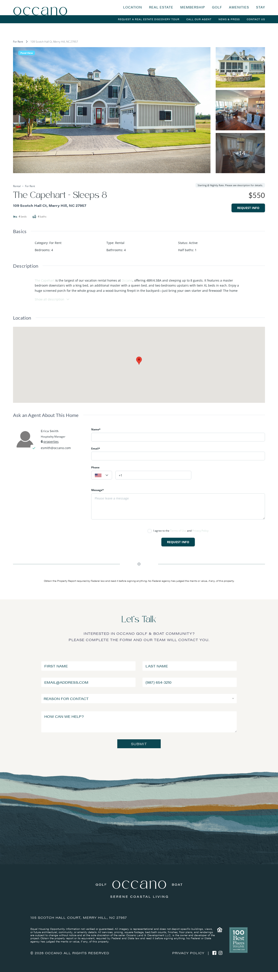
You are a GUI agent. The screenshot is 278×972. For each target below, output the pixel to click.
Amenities (239, 7)
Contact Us (256, 19)
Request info (248, 208)
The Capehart (45, 280)
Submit (139, 743)
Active (193, 243)
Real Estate (161, 7)
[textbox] (101, 475)
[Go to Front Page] (40, 7)
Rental (119, 243)
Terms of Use (178, 530)
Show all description (49, 299)
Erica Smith (50, 431)
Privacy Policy (200, 530)
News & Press (229, 19)
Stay (260, 7)
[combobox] (101, 475)
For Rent (18, 41)
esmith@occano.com (56, 448)
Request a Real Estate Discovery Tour (148, 19)
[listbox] (139, 698)
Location (132, 7)
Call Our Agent (199, 19)
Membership (192, 7)
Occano (127, 280)
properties (51, 442)
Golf (217, 7)
